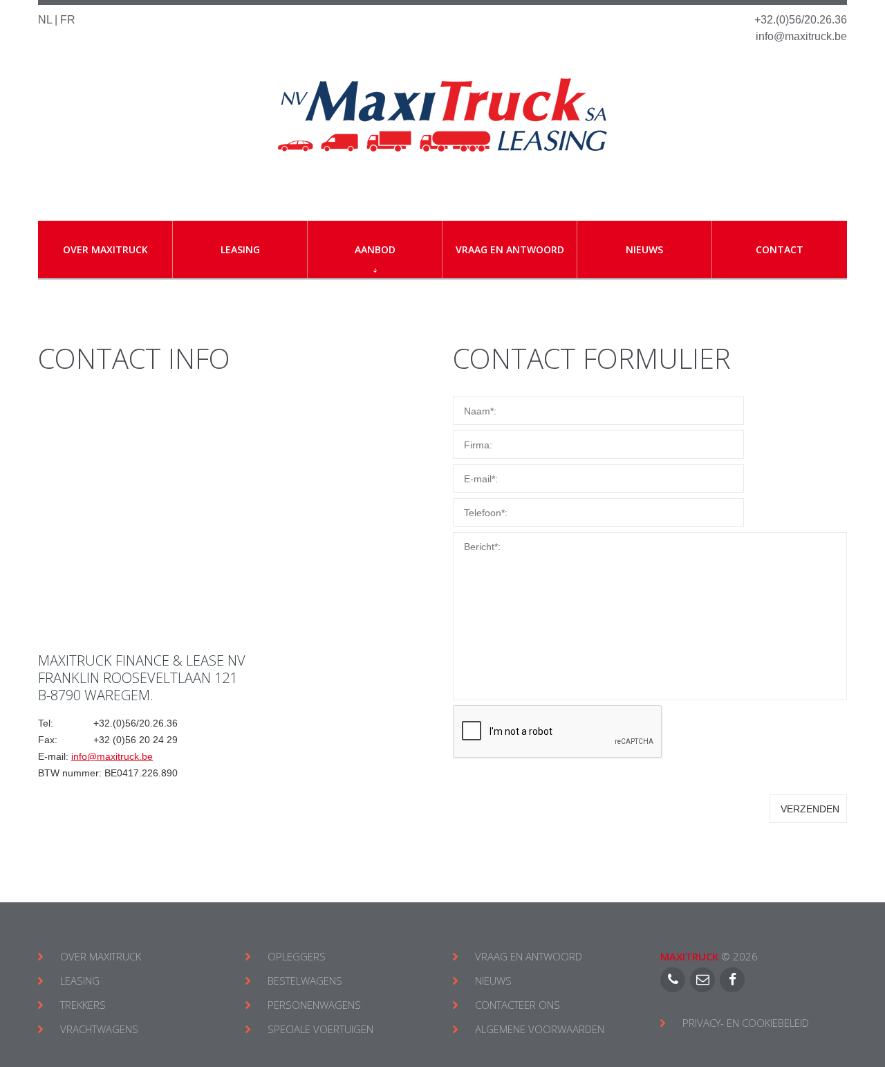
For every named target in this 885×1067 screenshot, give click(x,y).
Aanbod (375, 249)
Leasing (240, 249)
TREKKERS (83, 1005)
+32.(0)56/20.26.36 (800, 20)
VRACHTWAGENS (99, 1029)
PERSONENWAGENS (314, 1005)
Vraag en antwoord (510, 249)
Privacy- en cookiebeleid (745, 1023)
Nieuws (644, 249)
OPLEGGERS (297, 956)
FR (67, 20)
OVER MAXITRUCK (100, 956)
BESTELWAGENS (305, 980)
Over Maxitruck (105, 249)
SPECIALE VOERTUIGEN (320, 1029)
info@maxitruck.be (801, 36)
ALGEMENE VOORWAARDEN (539, 1029)
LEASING (80, 980)
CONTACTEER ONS (517, 1005)
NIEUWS (493, 980)
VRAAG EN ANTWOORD (528, 956)
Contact (779, 249)
